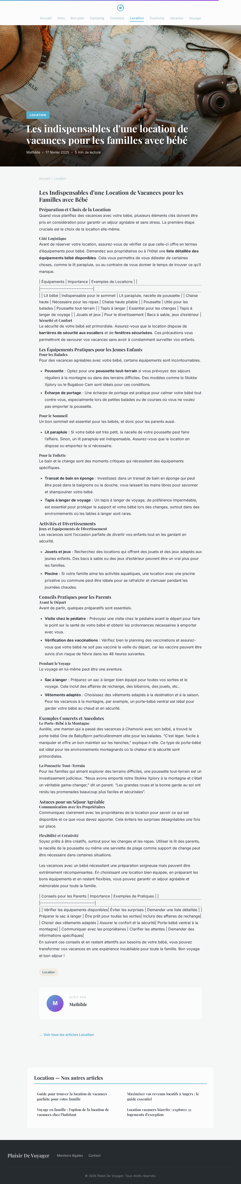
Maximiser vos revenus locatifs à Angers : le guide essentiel (163, 1096)
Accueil (46, 18)
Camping (97, 18)
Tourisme (156, 18)
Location (137, 18)
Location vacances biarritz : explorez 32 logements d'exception (159, 1112)
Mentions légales (70, 1155)
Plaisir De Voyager (28, 1155)
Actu (61, 18)
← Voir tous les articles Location (66, 1034)
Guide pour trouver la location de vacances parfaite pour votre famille (72, 1096)
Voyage (195, 18)
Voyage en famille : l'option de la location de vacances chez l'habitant (73, 1112)
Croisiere (117, 18)
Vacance (176, 18)
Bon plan (77, 18)
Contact (94, 1155)
